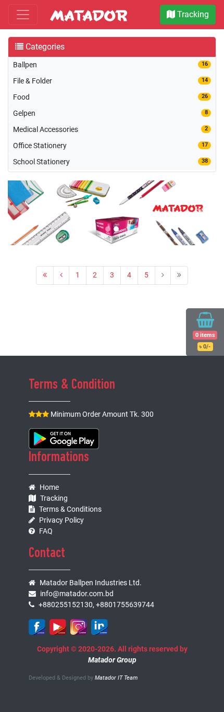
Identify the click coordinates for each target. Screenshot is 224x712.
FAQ (46, 531)
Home (49, 487)
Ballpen (110, 65)
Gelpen (110, 113)
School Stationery (110, 162)
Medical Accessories (110, 129)
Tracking (192, 14)
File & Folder (110, 81)
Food (110, 97)
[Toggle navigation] (23, 14)
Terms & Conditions (70, 509)
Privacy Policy (61, 520)
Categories (44, 47)
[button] (23, 212)
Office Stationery (110, 145)
